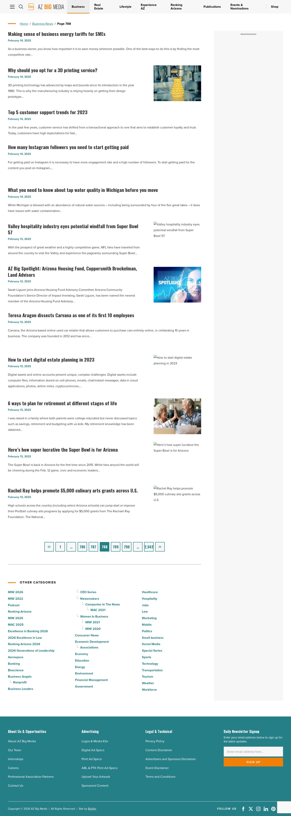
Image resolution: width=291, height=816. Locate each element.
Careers (13, 768)
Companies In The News (102, 604)
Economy (81, 654)
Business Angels (20, 676)
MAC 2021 (98, 610)
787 (93, 546)
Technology (150, 663)
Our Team (14, 750)
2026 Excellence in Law (25, 637)
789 (116, 546)
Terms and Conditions (160, 776)
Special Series (152, 650)
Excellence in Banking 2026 (28, 631)
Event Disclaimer (157, 768)
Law (145, 611)
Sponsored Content (95, 785)
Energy (80, 667)
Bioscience (16, 670)
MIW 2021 (92, 622)
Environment (84, 673)
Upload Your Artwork (96, 776)
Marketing (149, 618)
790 (127, 546)
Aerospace (15, 657)
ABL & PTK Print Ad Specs (99, 768)
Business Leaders (20, 689)
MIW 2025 (15, 618)
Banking (14, 663)
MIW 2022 (15, 598)
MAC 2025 (16, 624)
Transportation (152, 670)
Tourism (147, 676)
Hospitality (149, 598)
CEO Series (88, 592)
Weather (148, 683)
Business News (42, 23)
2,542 (149, 546)
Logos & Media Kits (95, 741)
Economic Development (92, 641)
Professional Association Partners (31, 776)
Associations (89, 647)
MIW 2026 (15, 592)
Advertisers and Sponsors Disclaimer (171, 759)
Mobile (147, 624)
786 (82, 546)
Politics (147, 631)
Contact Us (15, 785)
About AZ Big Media (22, 741)
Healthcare (150, 592)
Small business (153, 637)
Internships (15, 759)
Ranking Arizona (19, 611)
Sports (146, 657)
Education (82, 660)
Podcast (13, 605)
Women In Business (94, 616)
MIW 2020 (93, 628)
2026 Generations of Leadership (31, 650)
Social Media (151, 644)
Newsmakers (89, 598)
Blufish (92, 809)
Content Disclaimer (159, 750)
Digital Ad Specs (93, 750)
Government (84, 686)
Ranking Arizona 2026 (24, 644)
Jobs (145, 605)
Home (24, 23)
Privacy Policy (155, 741)
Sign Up (253, 762)
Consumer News (87, 635)
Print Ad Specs (92, 759)
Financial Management (91, 680)
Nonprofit (20, 682)
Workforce (149, 689)
